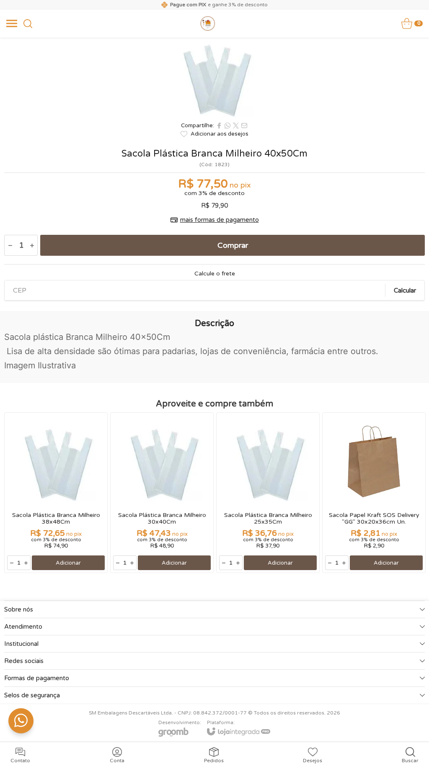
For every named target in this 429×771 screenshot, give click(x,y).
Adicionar (68, 563)
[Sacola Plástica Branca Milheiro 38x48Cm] (56, 493)
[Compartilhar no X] (236, 125)
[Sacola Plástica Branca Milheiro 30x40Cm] (162, 493)
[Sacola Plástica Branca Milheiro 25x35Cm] (268, 493)
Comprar (232, 245)
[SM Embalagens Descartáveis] (207, 23)
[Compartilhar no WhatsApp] (227, 125)
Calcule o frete (214, 274)
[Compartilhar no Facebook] (219, 125)
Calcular (405, 290)
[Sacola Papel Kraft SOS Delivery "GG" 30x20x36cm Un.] (374, 493)
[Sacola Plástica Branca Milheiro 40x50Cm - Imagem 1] (214, 77)
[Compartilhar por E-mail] (244, 125)
